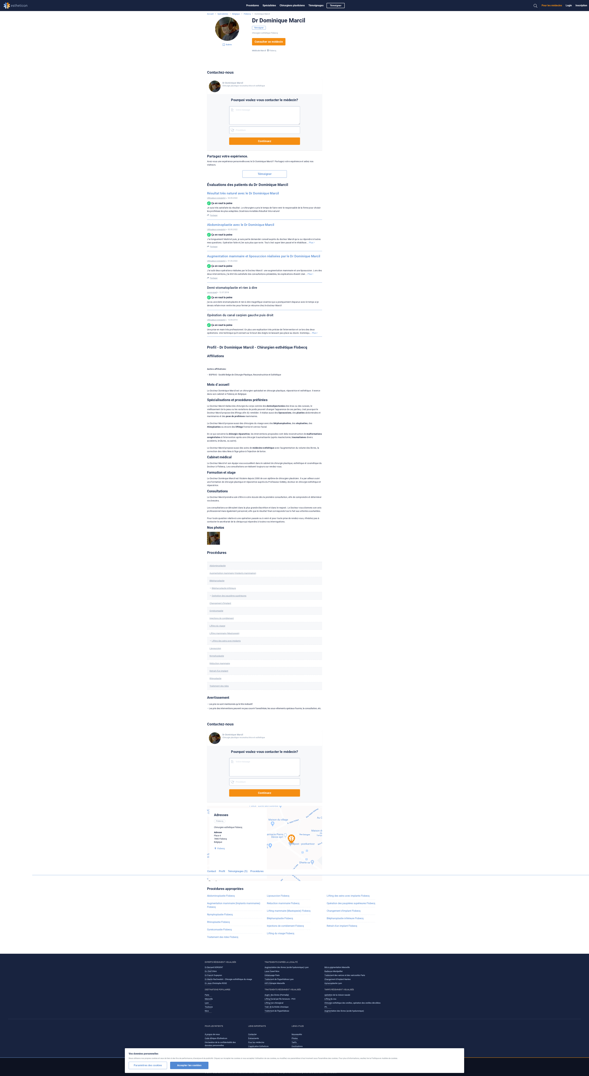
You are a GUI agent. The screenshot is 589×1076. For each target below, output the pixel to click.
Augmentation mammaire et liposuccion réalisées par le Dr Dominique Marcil (263, 256)
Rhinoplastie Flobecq (218, 922)
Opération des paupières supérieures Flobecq (351, 903)
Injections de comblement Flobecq (285, 925)
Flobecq (247, 14)
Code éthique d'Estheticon (216, 1038)
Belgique (236, 14)
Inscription (581, 5)
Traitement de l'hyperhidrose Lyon (279, 979)
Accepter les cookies (189, 1065)
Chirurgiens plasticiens (292, 5)
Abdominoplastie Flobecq (221, 895)
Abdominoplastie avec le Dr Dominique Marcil (240, 225)
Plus (311, 242)
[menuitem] (252, 5)
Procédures (252, 5)
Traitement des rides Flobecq (222, 937)
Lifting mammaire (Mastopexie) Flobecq (288, 910)
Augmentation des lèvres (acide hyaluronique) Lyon (287, 967)
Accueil (210, 14)
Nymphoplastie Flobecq (220, 914)
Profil (222, 871)
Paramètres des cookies (148, 1065)
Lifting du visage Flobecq (280, 933)
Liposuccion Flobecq (278, 895)
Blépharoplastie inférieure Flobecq (345, 918)
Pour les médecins (552, 5)
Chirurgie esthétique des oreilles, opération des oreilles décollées (352, 1003)
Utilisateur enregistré (216, 198)
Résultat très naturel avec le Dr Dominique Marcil (243, 193)
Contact (211, 871)
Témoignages (315, 5)
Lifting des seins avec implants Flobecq (348, 895)
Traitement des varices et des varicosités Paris (344, 975)
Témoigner (335, 5)
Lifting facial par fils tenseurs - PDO (280, 999)
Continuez (264, 141)
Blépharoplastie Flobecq (280, 918)
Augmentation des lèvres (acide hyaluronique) (344, 1011)
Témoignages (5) (238, 871)
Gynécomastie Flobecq (219, 929)
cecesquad (212, 292)
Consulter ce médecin (269, 41)
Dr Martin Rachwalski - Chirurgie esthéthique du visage (228, 979)
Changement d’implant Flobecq (343, 910)
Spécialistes (269, 5)
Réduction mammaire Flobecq (283, 903)
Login (569, 5)
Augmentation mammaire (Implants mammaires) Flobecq (233, 905)
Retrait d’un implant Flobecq (342, 925)
